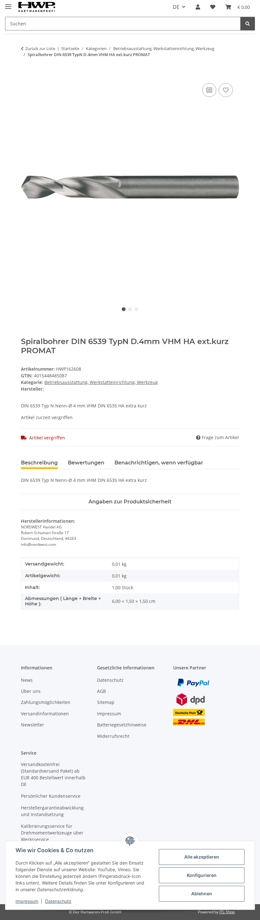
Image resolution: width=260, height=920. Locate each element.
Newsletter (32, 725)
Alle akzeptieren (201, 856)
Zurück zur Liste (40, 48)
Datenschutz (58, 901)
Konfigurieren (202, 875)
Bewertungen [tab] (86, 463)
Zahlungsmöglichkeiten (45, 702)
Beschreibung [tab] (39, 463)
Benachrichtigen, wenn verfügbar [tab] (158, 463)
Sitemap (105, 702)
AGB (101, 691)
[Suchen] (247, 23)
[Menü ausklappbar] (8, 4)
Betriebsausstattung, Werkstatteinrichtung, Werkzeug (101, 382)
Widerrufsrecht (113, 736)
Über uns (31, 691)
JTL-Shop (227, 912)
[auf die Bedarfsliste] (226, 90)
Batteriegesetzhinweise (121, 725)
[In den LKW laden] (26, 74)
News (27, 680)
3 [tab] (136, 309)
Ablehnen (201, 893)
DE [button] (176, 6)
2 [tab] (130, 309)
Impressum (27, 901)
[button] (198, 7)
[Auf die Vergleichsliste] (209, 90)
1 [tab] (124, 309)
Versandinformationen (45, 714)
